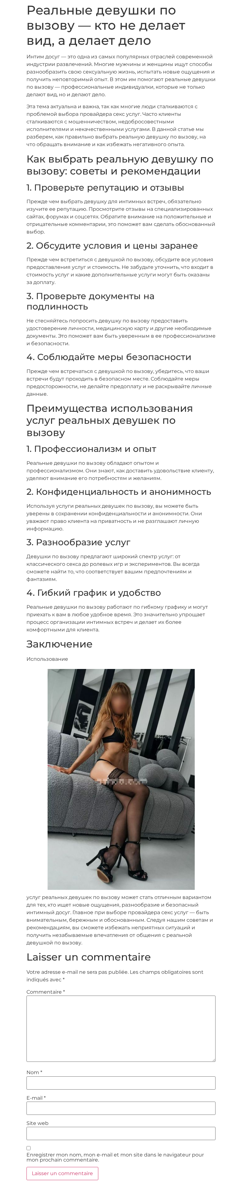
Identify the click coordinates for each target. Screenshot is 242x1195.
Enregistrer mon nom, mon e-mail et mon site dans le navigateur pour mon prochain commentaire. (115, 1157)
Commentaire (45, 992)
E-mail (36, 1098)
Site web (37, 1123)
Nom (34, 1072)
